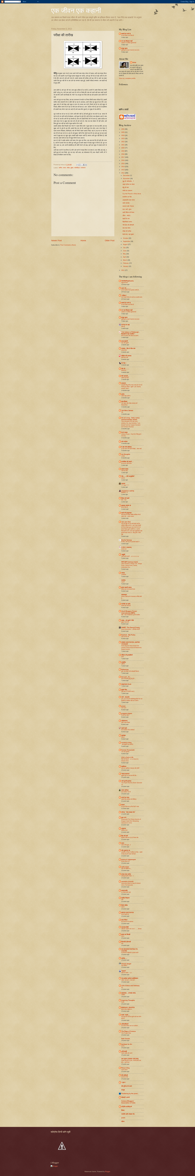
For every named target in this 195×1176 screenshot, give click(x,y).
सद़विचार (123, 766)
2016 (123, 160)
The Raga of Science (128, 1031)
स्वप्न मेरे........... (126, 288)
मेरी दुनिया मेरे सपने (126, 1086)
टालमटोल (123, 574)
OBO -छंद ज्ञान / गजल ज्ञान (128, 980)
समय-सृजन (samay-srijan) (129, 562)
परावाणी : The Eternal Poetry (130, 627)
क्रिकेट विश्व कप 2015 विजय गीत (129, 837)
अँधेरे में (123, 664)
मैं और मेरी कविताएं (126, 447)
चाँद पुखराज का (125, 850)
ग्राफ (64, 168)
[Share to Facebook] (84, 165)
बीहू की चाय (126, 187)
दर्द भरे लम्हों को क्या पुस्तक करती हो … (130, 290)
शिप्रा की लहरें (125, 498)
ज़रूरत (123, 483)
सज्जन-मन (124, 549)
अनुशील (123, 662)
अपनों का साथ (125, 797)
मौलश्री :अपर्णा (125, 1097)
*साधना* (123, 971)
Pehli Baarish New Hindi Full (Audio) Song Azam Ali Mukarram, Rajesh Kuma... (131, 647)
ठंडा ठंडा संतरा (126, 228)
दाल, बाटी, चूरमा (127, 209)
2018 (123, 154)
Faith (122, 1002)
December (126, 175)
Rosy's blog (125, 1068)
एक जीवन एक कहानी (76, 10)
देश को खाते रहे (125, 914)
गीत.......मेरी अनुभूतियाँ (127, 476)
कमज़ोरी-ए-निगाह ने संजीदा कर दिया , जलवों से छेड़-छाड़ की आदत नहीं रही (131, 853)
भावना (122, 936)
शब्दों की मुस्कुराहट (126, 513)
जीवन (122, 1121)
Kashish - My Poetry (128, 635)
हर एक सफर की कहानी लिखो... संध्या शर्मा (131, 448)
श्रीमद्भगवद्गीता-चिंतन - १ (127, 876)
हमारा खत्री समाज (126, 587)
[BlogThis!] (79, 165)
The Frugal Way (126, 1033)
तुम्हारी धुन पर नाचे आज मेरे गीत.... (129, 775)
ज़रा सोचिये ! (124, 965)
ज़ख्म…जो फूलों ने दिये (127, 620)
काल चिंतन (124, 920)
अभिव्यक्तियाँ (124, 1024)
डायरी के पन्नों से (126, 34)
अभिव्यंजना (124, 721)
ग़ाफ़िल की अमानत (126, 356)
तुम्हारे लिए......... (126, 690)
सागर (122, 843)
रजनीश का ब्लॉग (125, 604)
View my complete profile (127, 78)
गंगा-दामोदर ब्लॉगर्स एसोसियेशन (129, 978)
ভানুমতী (123, 582)
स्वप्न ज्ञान (123, 708)
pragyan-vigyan (126, 713)
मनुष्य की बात (124, 282)
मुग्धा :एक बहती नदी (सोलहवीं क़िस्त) (130, 671)
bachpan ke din (126, 1044)
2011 (123, 270)
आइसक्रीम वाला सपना (129, 200)
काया (122, 656)
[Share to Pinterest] (86, 165)
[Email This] (77, 165)
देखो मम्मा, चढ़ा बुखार (128, 234)
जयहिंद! (123, 994)
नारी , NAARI (125, 697)
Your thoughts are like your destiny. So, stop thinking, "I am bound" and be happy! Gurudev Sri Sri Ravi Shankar (130, 424)
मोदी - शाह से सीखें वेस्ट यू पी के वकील (130, 615)
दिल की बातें (124, 836)
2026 (123, 129)
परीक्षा (68, 168)
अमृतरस (123, 828)
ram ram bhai (126, 522)
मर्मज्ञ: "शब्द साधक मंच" (128, 812)
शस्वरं (123, 805)
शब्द (122, 943)
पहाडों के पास (126, 218)
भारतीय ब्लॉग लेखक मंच (128, 1114)
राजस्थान (83, 168)
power (123, 706)
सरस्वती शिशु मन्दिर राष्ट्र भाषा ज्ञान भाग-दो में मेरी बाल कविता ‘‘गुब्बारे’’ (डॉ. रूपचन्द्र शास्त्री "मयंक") (131, 386)
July (124, 247)
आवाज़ (122, 737)
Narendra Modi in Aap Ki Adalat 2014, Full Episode (130, 884)
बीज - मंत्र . (124, 500)
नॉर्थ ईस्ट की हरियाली (128, 225)
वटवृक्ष (123, 1090)
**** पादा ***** (125, 485)
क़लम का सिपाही (125, 934)
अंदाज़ (123, 573)
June (125, 251)
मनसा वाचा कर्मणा (126, 874)
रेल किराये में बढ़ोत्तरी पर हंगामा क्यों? (130, 952)
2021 (123, 145)
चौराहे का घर (124, 830)
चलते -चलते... (125, 1015)
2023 (123, 138)
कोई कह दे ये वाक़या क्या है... (128, 691)
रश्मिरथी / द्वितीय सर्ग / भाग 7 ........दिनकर (131, 929)
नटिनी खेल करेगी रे (125, 396)
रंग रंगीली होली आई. (126, 892)
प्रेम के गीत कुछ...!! (126, 845)
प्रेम (122, 899)
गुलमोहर (123, 735)
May (124, 254)
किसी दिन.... (124, 370)
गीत (122, 412)
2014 (123, 166)
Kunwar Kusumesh (128, 750)
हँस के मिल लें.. (124, 507)
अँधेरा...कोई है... (127, 215)
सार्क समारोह (126, 203)
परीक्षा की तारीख (127, 231)
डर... (122, 987)
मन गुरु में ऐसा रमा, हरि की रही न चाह (130, 806)
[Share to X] (82, 165)
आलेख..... (124, 958)
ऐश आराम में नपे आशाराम (127, 921)
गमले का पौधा (124, 470)
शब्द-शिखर (124, 401)
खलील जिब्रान (125, 898)
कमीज (60, 168)
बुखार (72, 168)
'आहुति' (123, 554)
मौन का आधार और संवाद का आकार (129, 335)
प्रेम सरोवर (124, 441)
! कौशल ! (124, 295)
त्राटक (123, 478)
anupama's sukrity (127, 491)
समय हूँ (123, 326)
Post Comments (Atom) (68, 245)
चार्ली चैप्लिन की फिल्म (128, 212)
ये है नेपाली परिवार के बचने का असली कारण (131, 297)
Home (83, 240)
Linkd (123, 456)
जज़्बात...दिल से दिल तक (128, 348)
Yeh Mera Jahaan (127, 410)
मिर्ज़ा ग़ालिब (124, 905)
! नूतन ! (123, 1082)
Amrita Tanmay (126, 540)
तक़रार (123, 907)
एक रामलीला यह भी (126, 792)
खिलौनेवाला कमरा (127, 222)
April (124, 257)
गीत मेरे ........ (125, 368)
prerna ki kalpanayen (128, 859)
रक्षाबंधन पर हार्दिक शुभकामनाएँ (128, 43)
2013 (123, 170)
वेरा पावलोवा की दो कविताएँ (127, 730)
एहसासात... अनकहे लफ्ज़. (128, 993)
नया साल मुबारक (125, 751)
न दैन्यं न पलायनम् (126, 547)
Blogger (107, 1171)
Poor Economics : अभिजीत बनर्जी (130, 629)
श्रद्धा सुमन (124, 48)
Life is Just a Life (127, 757)
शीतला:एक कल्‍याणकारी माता (128, 589)
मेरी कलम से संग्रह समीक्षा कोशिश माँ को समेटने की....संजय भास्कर (130, 515)
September (127, 241)
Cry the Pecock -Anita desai (132, 193)
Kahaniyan (125, 669)
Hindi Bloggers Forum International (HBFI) (129, 612)
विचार (122, 1110)
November (126, 178)
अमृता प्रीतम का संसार (129, 184)
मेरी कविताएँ (124, 1075)
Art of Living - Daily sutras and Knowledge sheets (130, 418)
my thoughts (125, 454)
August (125, 244)
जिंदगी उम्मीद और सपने (126, 1053)
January (126, 266)
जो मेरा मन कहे (125, 325)
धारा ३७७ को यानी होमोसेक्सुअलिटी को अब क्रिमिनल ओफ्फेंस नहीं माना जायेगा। (131, 699)
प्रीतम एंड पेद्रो (125, 377)
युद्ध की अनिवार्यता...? (128, 181)
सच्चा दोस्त (124, 350)
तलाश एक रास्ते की (126, 605)
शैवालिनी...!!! (124, 492)
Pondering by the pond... (130, 1093)
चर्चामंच (123, 580)
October (126, 238)
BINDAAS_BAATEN (128, 1007)
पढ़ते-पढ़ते (124, 728)
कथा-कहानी (124, 341)
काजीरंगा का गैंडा (127, 197)
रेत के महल (124, 432)
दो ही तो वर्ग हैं (124, 1077)
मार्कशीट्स (77, 168)
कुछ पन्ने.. (124, 817)
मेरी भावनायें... (125, 376)
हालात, (123, 1046)
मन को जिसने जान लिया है (127, 35)
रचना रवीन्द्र (125, 790)
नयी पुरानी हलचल (126, 781)
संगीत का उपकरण (127, 190)
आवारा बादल (124, 469)
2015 (123, 163)
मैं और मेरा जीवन (125, 715)
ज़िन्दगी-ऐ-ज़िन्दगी (126, 942)
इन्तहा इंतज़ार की (125, 861)
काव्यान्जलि (124, 890)
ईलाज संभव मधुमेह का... (127, 1009)
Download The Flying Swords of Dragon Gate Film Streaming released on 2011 (131, 821)
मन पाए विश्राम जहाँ (126, 41)
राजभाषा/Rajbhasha (127, 281)
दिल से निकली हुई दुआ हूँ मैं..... (128, 678)
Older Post (109, 240)
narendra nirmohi (127, 881)
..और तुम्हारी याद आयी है (127, 744)
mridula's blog (126, 742)
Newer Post (56, 240)
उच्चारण (123, 383)
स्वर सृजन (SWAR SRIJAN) (129, 1059)
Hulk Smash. (125, 1038)
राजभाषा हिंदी (125, 927)
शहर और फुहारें (125, 343)
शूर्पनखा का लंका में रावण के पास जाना (130, 50)
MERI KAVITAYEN (127, 912)
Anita (134, 62)
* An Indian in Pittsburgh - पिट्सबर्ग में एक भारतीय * (130, 333)
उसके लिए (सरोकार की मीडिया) (128, 799)
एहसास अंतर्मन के (126, 505)
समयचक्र (124, 595)
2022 (123, 141)
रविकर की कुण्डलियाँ (126, 655)
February (126, 263)
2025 (123, 132)
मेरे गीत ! (123, 363)
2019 (123, 151)
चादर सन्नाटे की (125, 636)
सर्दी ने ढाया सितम (125, 722)
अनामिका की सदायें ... (127, 461)
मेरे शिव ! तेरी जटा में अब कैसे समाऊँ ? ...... (131, 542)
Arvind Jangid (126, 964)
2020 (123, 148)
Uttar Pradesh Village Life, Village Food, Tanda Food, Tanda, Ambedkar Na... (131, 565)
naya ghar (124, 1069)
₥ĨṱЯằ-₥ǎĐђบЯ (126, 1106)
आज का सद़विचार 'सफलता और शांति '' (130, 768)
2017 (123, 157)
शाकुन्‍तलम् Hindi (126, 684)
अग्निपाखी (124, 1051)
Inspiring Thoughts (128, 1000)
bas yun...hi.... (126, 677)
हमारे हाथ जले (124, 357)
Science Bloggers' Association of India (128, 1102)
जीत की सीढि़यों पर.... (126, 868)
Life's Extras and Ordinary (130, 985)
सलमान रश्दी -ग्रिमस (128, 206)
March (125, 260)
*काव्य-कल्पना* (125, 774)
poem (123, 1118)
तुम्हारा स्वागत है (125, 622)
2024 (123, 135)
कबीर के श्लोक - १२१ (126, 972)
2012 (123, 173)
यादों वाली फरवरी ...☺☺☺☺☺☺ (130, 556)
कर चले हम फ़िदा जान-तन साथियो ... (130, 1026)
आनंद (122, 394)
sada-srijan (125, 867)
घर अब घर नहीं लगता (126, 463)
